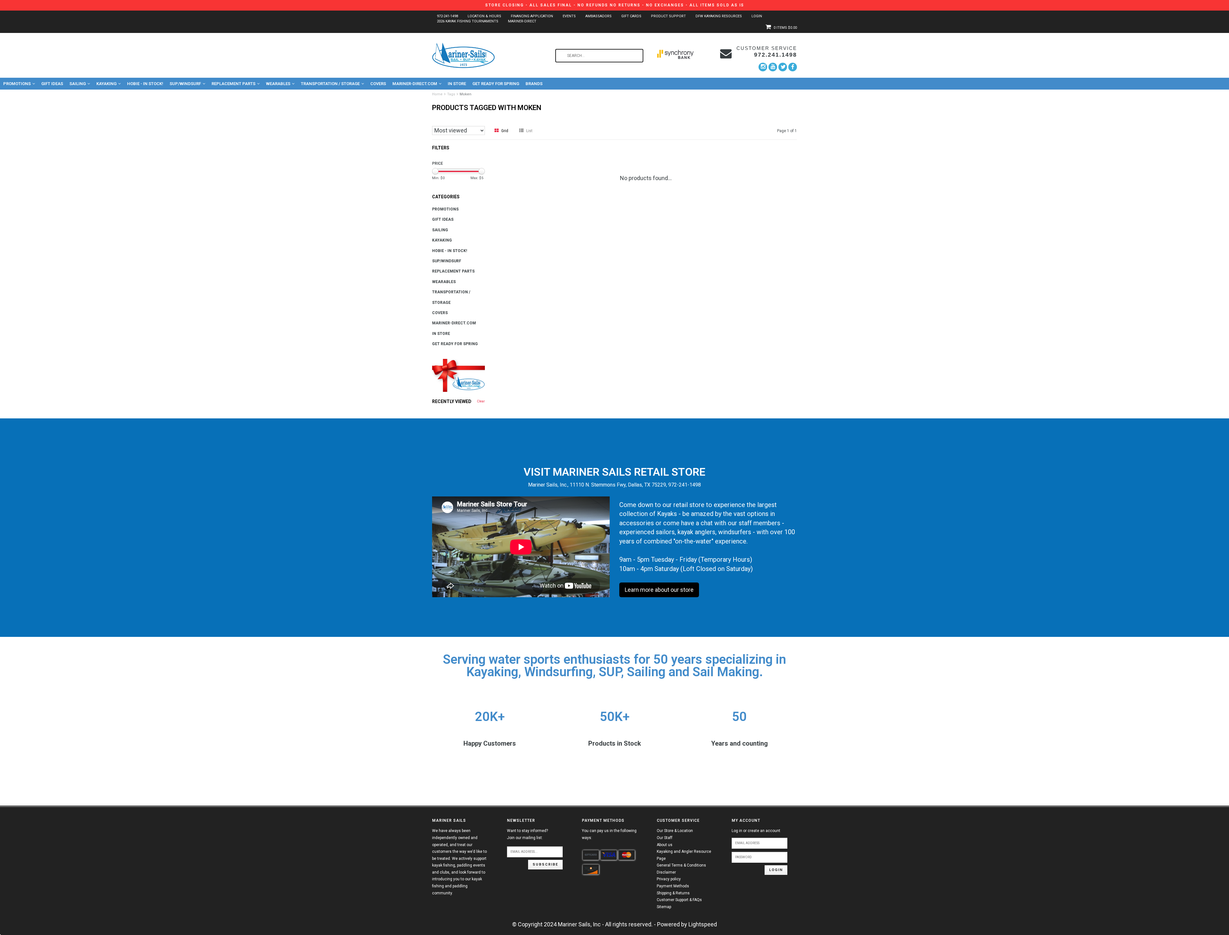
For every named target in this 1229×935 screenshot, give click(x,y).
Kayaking (106, 83)
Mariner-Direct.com (414, 83)
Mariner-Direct (522, 21)
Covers (378, 83)
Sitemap (664, 907)
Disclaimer (666, 872)
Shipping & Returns (673, 893)
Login (756, 16)
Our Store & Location (675, 830)
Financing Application (532, 16)
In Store (457, 83)
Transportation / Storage (330, 83)
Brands (534, 83)
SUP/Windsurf (185, 83)
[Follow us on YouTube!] (772, 67)
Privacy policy (669, 879)
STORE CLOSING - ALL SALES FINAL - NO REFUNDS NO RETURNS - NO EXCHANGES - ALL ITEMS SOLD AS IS (614, 5)
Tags (451, 94)
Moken (465, 94)
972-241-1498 (447, 16)
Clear (481, 401)
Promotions (17, 83)
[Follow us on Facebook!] (792, 67)
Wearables (278, 83)
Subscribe (545, 864)
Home (437, 94)
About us (664, 845)
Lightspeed (702, 924)
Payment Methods (673, 886)
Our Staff (664, 838)
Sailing (77, 83)
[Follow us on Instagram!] (763, 67)
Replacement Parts (233, 83)
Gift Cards (631, 16)
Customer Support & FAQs (679, 900)
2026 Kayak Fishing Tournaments (467, 21)
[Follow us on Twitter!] (782, 67)
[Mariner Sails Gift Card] (458, 375)
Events (569, 16)
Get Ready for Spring (495, 83)
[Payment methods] (591, 855)
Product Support (668, 16)
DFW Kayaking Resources (718, 16)
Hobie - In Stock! (145, 83)
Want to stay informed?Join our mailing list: (527, 834)
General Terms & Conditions (681, 865)
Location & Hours (484, 16)
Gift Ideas (52, 83)
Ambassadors (598, 16)
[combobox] (599, 55)
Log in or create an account (756, 830)
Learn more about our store (659, 589)
